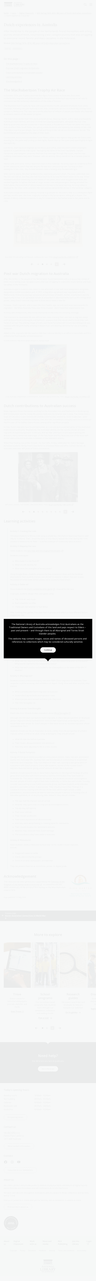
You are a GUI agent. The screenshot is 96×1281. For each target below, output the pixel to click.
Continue (48, 650)
